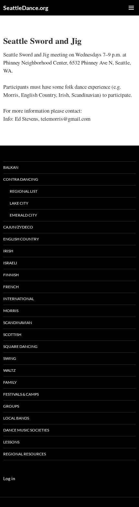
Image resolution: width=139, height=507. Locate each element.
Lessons (11, 442)
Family (10, 382)
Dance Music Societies (26, 430)
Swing (9, 358)
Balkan (10, 167)
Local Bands (16, 418)
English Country (21, 239)
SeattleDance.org (25, 7)
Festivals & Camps (21, 394)
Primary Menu (131, 7)
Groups (11, 406)
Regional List (23, 191)
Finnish (11, 274)
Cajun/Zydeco (18, 227)
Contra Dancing (20, 179)
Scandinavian (17, 322)
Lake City (19, 203)
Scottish (12, 334)
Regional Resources (24, 453)
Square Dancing (20, 346)
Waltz (9, 370)
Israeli (10, 262)
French (11, 286)
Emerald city (23, 215)
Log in (9, 478)
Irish (8, 250)
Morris (10, 310)
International (18, 298)
